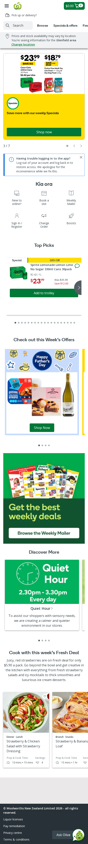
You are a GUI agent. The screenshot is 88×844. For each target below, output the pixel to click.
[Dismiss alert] (81, 157)
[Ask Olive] (78, 836)
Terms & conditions (16, 839)
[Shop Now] (42, 392)
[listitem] (39, 445)
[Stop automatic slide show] (67, 146)
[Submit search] (7, 25)
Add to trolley (44, 293)
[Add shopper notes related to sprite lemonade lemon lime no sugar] (77, 266)
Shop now (44, 132)
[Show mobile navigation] (6, 6)
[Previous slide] (74, 146)
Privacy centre (12, 833)
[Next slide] (81, 146)
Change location (23, 44)
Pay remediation (14, 826)
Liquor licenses (13, 819)
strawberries (31, 660)
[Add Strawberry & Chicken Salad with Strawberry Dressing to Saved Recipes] (45, 696)
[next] (77, 287)
